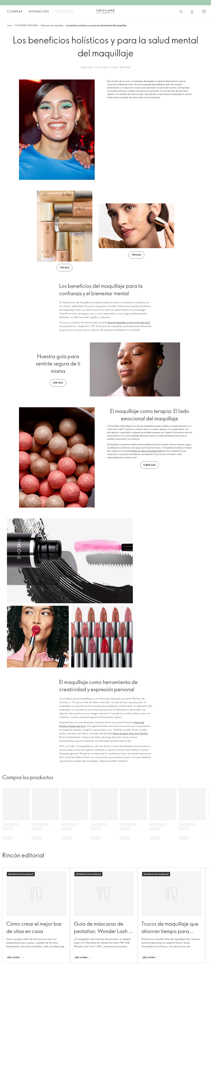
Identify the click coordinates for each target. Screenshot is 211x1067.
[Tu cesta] (204, 11)
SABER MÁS (149, 464)
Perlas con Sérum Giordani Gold (146, 450)
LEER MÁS (58, 382)
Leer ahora (13, 957)
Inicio (9, 25)
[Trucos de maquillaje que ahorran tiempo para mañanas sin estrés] (171, 915)
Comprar (15, 11)
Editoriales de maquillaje (52, 25)
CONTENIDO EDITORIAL (26, 25)
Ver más (65, 267)
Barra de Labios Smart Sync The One (131, 733)
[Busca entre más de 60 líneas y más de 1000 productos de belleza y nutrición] (181, 11)
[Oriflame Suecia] (105, 11)
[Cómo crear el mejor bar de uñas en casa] (36, 915)
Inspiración (39, 11)
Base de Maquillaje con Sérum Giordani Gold (129, 322)
